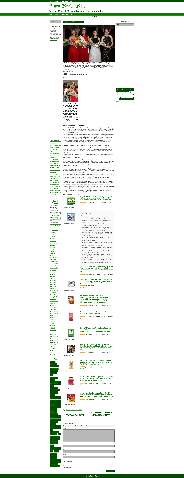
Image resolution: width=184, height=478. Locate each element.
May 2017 (52, 326)
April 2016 (52, 352)
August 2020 (53, 270)
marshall (52, 394)
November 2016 (54, 338)
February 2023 (53, 243)
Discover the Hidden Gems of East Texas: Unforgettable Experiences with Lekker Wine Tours (55, 157)
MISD (51, 429)
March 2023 (53, 241)
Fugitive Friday (53, 377)
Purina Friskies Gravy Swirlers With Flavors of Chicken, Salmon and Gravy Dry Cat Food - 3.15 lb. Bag (97, 313)
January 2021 (53, 259)
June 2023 (52, 237)
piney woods (56, 436)
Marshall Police (54, 413)
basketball (52, 362)
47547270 (88, 285)
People (50, 1)
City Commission (54, 366)
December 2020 (54, 261)
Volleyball (56, 451)
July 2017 (52, 321)
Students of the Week (54, 448)
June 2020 (52, 274)
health (51, 385)
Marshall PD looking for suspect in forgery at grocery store (77, 415)
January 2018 (53, 309)
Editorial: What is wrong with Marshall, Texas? (55, 209)
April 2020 (52, 278)
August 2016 (53, 344)
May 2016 (52, 350)
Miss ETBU (79, 410)
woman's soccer (54, 464)
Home (64, 21)
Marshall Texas (53, 421)
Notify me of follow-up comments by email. (67, 462)
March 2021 (53, 255)
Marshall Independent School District (55, 405)
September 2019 (54, 290)
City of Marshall (54, 368)
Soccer (51, 445)
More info (82, 204)
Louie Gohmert (53, 392)
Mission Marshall (54, 432)
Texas (51, 451)
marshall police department (54, 416)
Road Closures (53, 443)
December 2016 (54, 336)
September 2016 (54, 342)
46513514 (88, 305)
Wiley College (53, 458)
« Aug (117, 101)
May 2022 (52, 245)
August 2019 (53, 292)
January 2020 (53, 284)
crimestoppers (53, 370)
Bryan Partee (53, 364)
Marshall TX (53, 424)
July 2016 (52, 346)
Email (64, 449)
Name (64, 444)
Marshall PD (53, 411)
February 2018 (53, 307)
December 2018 (54, 301)
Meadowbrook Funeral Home (53, 427)
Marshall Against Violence (54, 397)
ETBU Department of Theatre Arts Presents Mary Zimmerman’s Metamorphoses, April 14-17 (101, 414)
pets (51, 436)
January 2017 (53, 334)
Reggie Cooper (53, 441)
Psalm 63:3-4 (53, 40)
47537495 (88, 316)
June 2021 (52, 251)
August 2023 (53, 232)
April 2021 (52, 253)
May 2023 (52, 239)
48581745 (88, 399)
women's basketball (55, 466)
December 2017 (54, 311)
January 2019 (53, 299)
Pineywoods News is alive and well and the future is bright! (55, 214)
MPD (59, 434)
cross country (53, 373)
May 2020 (52, 276)
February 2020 (53, 282)
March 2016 (53, 355)
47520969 (88, 352)
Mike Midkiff (72, 410)
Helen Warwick (54, 388)
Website (64, 454)
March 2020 (53, 280)
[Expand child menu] (68, 1)
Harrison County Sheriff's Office (54, 383)
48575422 (88, 202)
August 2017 (53, 319)
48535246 (88, 334)
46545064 (88, 274)
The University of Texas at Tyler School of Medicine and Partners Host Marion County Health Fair (55, 178)
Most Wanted (53, 434)
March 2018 (53, 305)
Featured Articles (64, 1)
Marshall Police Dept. (55, 419)
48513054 (88, 367)
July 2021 (52, 249)
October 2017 (53, 315)
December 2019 (54, 286)
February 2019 (53, 297)
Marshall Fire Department (53, 401)
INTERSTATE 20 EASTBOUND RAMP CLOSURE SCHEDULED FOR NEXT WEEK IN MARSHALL (55, 168)
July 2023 (52, 235)
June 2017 (52, 323)
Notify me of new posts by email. (69, 467)
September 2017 (54, 317)
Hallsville (52, 379)
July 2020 (52, 272)
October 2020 (53, 266)
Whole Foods (53, 453)
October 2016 (53, 340)
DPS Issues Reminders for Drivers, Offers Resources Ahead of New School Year (55, 147)
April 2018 (52, 303)
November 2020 (54, 263)
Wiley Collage (53, 455)
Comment (65, 428)
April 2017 (52, 328)
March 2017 (53, 330)
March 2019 (53, 295)
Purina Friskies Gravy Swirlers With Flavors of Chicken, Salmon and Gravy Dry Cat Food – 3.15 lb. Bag (96, 224)
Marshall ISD (53, 409)
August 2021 (53, 247)
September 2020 (54, 268)
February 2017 (53, 332)
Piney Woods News (68, 6)
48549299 (88, 383)
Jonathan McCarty (54, 390)
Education (56, 1)
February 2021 (53, 257)
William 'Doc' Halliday (53, 461)
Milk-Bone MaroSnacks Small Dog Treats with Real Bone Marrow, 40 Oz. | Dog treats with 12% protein (97, 251)
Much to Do (57, 205)
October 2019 (53, 288)
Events (71, 1)
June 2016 (52, 348)
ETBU (67, 410)
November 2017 (54, 313)
